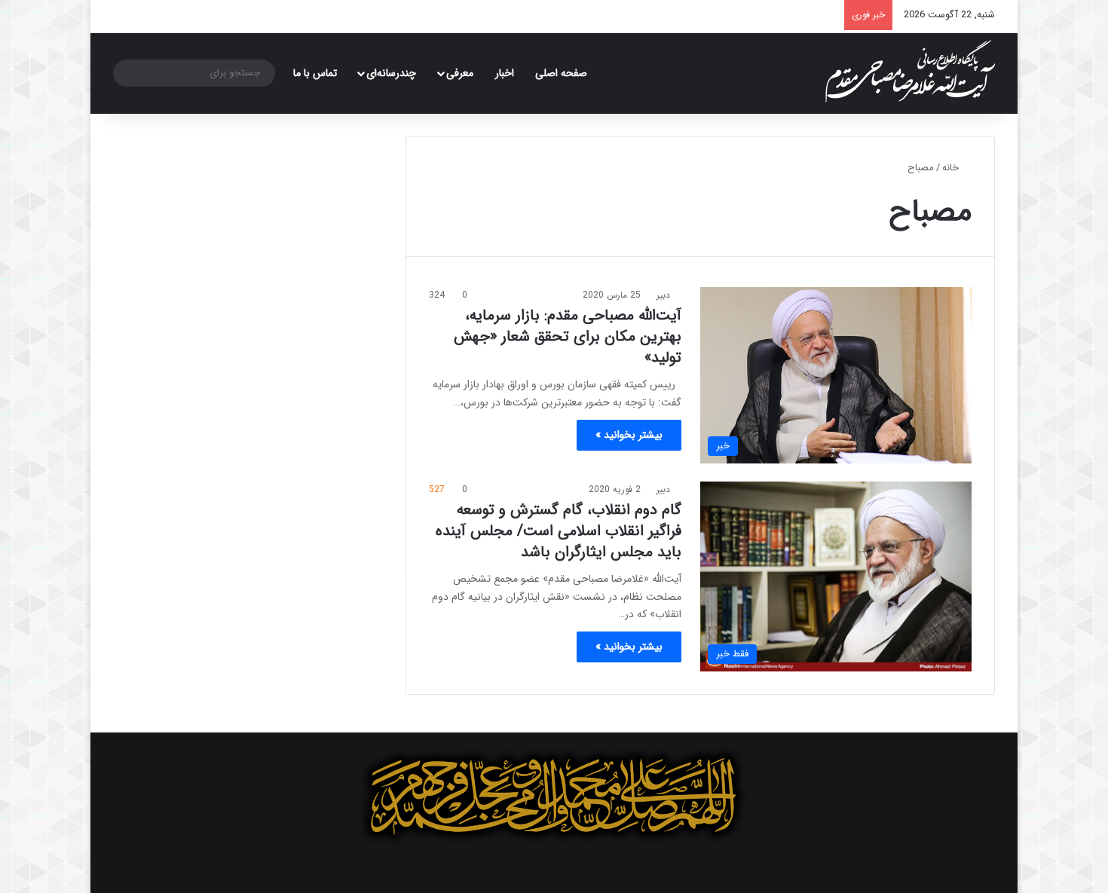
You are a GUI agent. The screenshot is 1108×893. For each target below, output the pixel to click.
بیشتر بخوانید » (629, 435)
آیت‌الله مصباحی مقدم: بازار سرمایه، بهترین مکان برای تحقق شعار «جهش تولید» (567, 336)
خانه (952, 168)
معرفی (459, 73)
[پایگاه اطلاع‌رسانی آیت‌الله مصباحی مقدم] (910, 71)
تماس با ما (315, 73)
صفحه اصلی (561, 73)
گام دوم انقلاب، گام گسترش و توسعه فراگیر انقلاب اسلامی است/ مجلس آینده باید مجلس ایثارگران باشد (558, 531)
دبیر (663, 295)
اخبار (504, 73)
